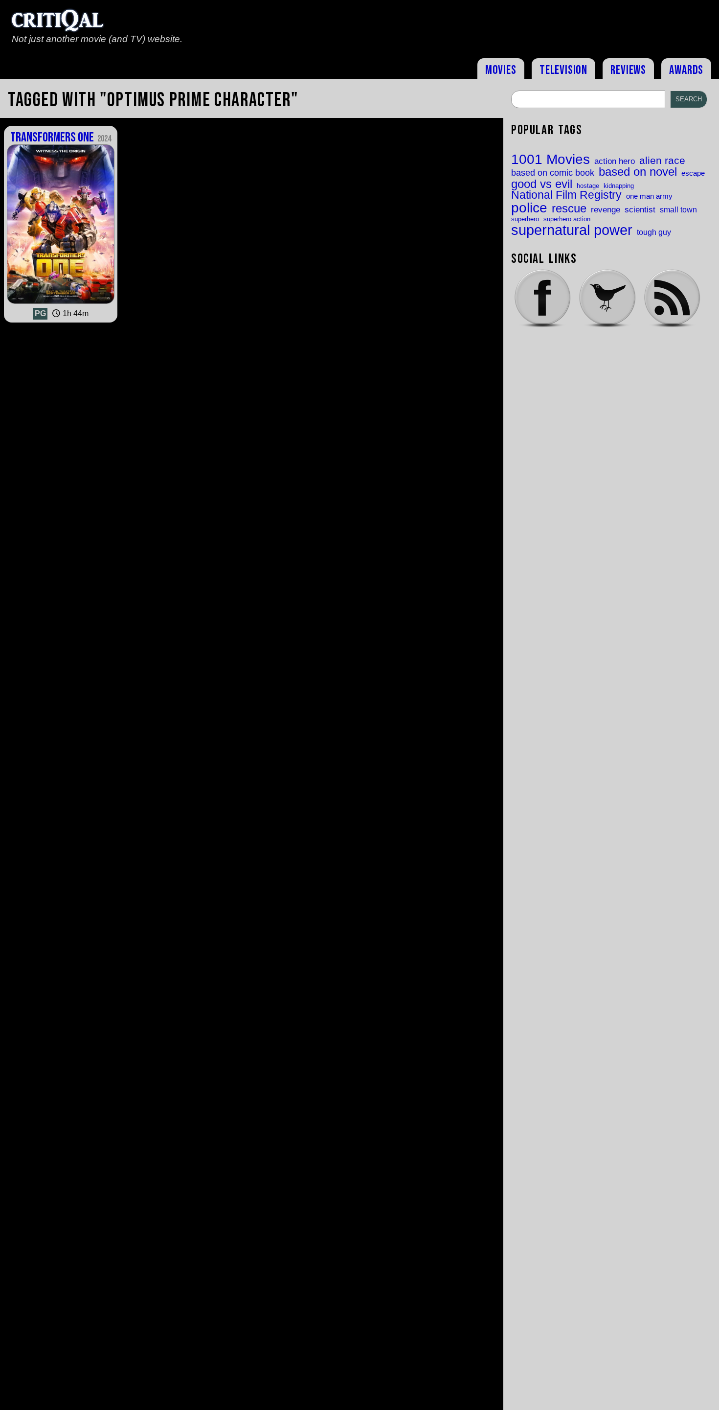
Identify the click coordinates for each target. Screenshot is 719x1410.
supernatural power (571, 230)
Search (688, 99)
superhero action (566, 219)
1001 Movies (550, 159)
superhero (525, 219)
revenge (605, 210)
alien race (662, 161)
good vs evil (541, 184)
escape (693, 173)
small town (678, 209)
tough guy (654, 232)
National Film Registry (566, 195)
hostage (588, 186)
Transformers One (60, 137)
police (529, 207)
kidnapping (619, 186)
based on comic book (552, 173)
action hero (614, 161)
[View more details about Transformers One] (61, 304)
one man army (649, 196)
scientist (640, 210)
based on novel (638, 172)
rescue (569, 209)
